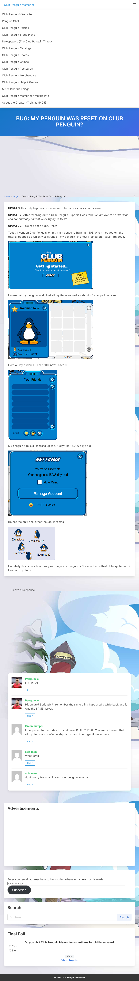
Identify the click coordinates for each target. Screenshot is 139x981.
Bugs (15, 196)
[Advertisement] (69, 161)
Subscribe (19, 890)
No (14, 950)
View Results (69, 960)
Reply (30, 690)
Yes (14, 946)
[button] (134, 4)
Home (7, 196)
